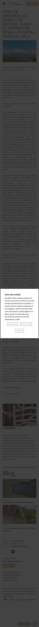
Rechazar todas (26, 324)
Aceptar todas (12, 324)
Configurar (19, 331)
